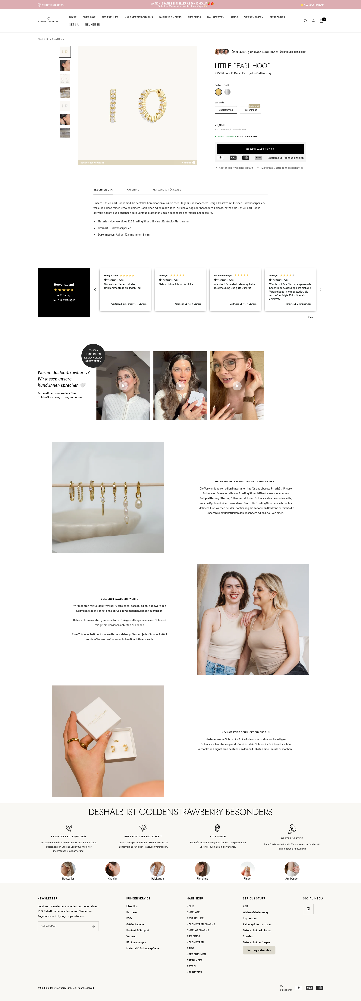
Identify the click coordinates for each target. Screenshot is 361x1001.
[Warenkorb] (321, 21)
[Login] (313, 20)
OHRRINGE (89, 17)
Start (40, 39)
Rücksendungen (136, 942)
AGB (245, 906)
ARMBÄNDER (277, 17)
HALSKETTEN (215, 17)
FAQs (129, 918)
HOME (73, 17)
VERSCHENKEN (253, 17)
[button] (95, 289)
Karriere (131, 912)
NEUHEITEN (92, 24)
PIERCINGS (194, 17)
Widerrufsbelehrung (255, 912)
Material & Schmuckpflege (142, 948)
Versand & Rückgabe (166, 189)
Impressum (249, 918)
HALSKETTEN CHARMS (138, 17)
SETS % (74, 24)
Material (133, 189)
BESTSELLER (110, 17)
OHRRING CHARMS (170, 17)
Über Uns (132, 906)
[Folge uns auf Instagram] (308, 909)
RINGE (234, 17)
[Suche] (305, 21)
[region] (207, 290)
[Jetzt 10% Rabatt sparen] (93, 926)
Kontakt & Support (137, 930)
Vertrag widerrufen (259, 950)
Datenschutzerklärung (257, 930)
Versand (131, 936)
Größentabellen (135, 924)
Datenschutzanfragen (256, 942)
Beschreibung (103, 189)
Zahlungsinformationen (257, 924)
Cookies (248, 936)
